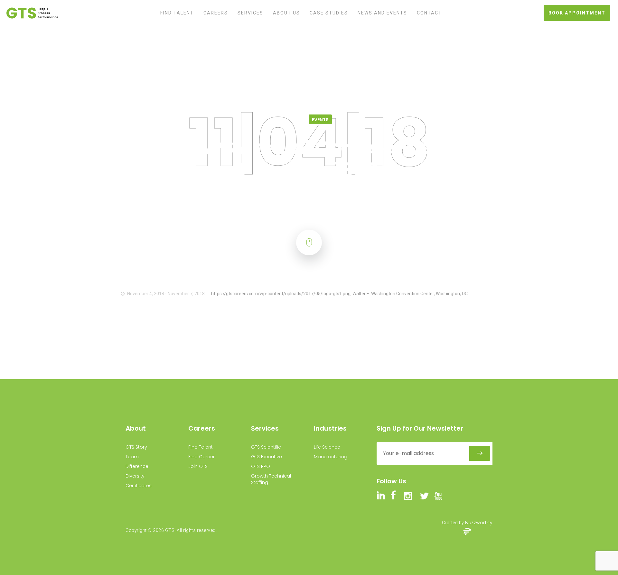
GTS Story (136, 447)
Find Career (201, 456)
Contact (429, 12)
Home (252, 42)
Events (271, 42)
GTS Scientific (266, 447)
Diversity (135, 476)
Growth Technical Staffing (271, 479)
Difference (137, 466)
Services (250, 12)
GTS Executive (266, 456)
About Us (286, 12)
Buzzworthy (478, 522)
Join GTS (198, 466)
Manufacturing (330, 456)
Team (132, 456)
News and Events (382, 12)
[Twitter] (28, 91)
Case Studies (329, 12)
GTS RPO (260, 466)
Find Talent (177, 12)
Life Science (327, 447)
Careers (215, 12)
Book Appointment (576, 12)
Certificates (139, 485)
